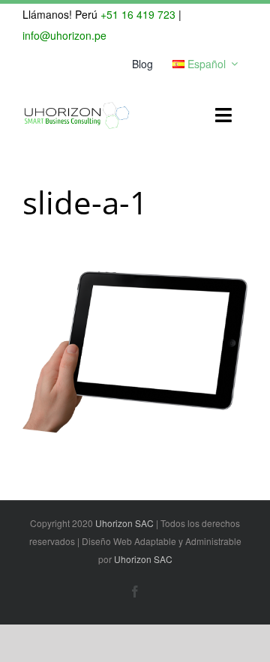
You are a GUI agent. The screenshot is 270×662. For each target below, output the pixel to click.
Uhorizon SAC (124, 523)
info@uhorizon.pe (64, 35)
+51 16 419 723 (138, 14)
